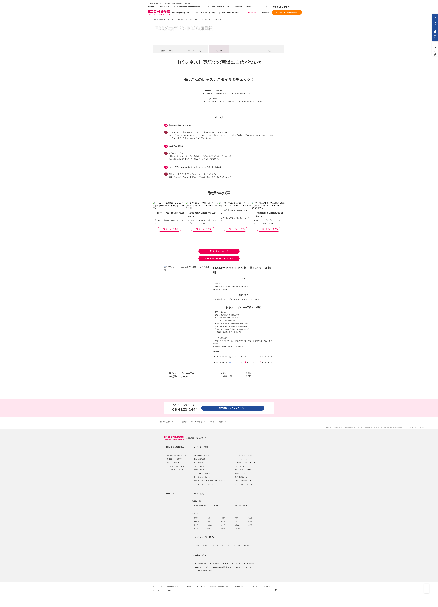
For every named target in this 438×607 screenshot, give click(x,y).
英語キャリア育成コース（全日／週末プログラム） (209, 480)
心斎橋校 (249, 373)
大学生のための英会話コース (243, 480)
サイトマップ (201, 586)
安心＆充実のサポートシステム (176, 470)
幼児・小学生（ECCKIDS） (243, 470)
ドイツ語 (247, 545)
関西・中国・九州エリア (242, 506)
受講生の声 (266, 13)
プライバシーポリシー (240, 586)
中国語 (197, 545)
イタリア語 (225, 545)
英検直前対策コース (200, 470)
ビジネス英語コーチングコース (244, 455)
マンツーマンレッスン (241, 459)
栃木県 (209, 518)
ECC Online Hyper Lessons (203, 571)
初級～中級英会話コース (201, 455)
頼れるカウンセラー (173, 462)
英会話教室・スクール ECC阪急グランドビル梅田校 (194, 19)
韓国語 (205, 545)
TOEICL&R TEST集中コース (203, 473)
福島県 (209, 525)
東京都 (196, 518)
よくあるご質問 (210, 6)
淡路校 (248, 376)
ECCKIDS (151, 6)
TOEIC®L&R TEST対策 (389, 427)
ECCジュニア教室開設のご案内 (223, 567)
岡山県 (250, 521)
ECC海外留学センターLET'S (219, 563)
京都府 (237, 518)
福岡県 (250, 525)
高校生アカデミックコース (202, 477)
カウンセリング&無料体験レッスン (287, 12)
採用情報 (248, 6)
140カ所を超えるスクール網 (175, 466)
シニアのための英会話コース (243, 484)
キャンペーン (243, 51)
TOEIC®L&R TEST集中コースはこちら (219, 258)
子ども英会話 (380, 427)
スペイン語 (236, 545)
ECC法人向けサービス (202, 567)
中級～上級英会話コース (201, 459)
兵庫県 (237, 521)
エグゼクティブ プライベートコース (246, 462)
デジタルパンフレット (224, 6)
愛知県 (223, 518)
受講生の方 (238, 6)
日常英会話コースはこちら (219, 251)
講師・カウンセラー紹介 (230, 13)
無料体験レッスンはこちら (232, 408)
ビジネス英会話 (374, 427)
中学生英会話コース (241, 473)
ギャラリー (271, 51)
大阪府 (223, 528)
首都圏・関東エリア (200, 506)
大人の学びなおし (199, 462)
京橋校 (223, 373)
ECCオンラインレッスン (244, 567)
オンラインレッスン (164, 6)
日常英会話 (367, 427)
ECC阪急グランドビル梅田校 (183, 28)
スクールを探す (251, 13)
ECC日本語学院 (249, 563)
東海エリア (217, 506)
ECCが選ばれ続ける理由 (181, 13)
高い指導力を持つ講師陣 (174, 459)
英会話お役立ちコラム (174, 586)
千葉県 (196, 525)
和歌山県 (237, 528)
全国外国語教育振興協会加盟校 (219, 586)
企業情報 (267, 586)
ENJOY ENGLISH (199, 466)
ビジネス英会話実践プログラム (203, 484)
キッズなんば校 (226, 376)
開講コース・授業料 (167, 51)
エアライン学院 (239, 466)
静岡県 (209, 528)
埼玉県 (196, 528)
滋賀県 (250, 518)
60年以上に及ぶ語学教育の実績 (176, 455)
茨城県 (209, 521)
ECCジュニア (236, 563)
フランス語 (214, 545)
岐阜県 (223, 525)
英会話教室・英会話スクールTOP (198, 438)
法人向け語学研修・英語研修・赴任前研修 (187, 6)
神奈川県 (196, 521)
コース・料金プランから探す (205, 13)
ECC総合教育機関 (201, 563)
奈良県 (237, 525)
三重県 (223, 521)
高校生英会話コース (241, 477)
